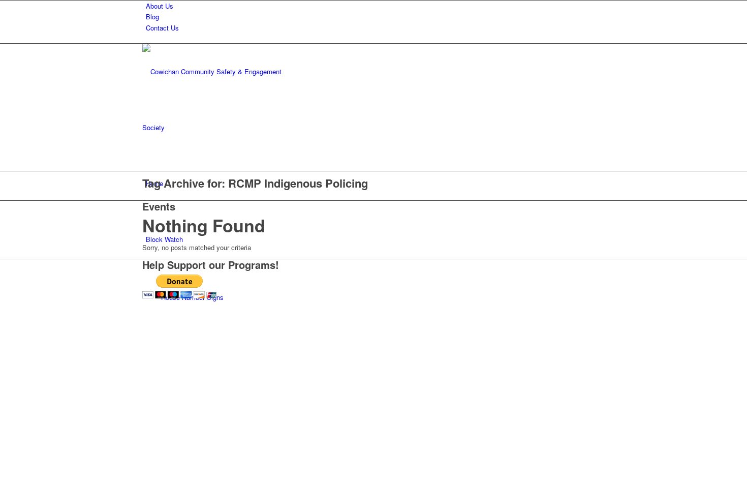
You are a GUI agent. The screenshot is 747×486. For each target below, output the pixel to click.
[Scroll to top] (2, 316)
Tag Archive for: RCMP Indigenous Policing (255, 183)
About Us (159, 6)
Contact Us (162, 28)
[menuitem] (375, 6)
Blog (152, 16)
